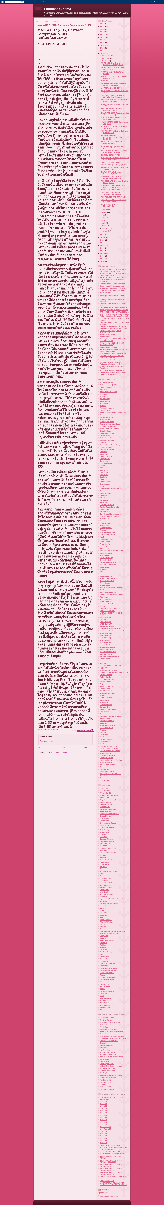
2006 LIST (103, 1113)
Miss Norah (104, 892)
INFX (101, 571)
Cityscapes (104, 461)
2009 (102, 248)
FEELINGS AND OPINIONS (85, 731)
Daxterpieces (105, 484)
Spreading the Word (107, 721)
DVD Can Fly (104, 830)
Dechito (102, 486)
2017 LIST (103, 1138)
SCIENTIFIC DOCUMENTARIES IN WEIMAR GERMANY (113, 84)
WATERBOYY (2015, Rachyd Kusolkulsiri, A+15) (111, 109)
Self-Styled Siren (106, 705)
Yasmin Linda (105, 780)
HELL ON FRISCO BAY (108, 564)
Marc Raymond (105, 622)
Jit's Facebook (105, 585)
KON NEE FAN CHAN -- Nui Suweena (113, 353)
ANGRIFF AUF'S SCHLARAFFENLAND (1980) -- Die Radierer (114, 350)
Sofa (101, 954)
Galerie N (103, 1043)
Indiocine (103, 569)
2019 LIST (103, 1143)
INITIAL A (103, 867)
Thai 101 (103, 732)
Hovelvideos (104, 864)
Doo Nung (103, 834)
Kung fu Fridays (105, 601)
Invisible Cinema (106, 576)
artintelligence (105, 401)
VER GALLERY (105, 1087)
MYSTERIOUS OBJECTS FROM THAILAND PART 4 (111, 1173)
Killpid (102, 873)
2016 (102, 50)
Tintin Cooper (105, 741)
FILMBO (103, 537)
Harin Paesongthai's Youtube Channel (113, 307)
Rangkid (103, 938)
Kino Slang (104, 597)
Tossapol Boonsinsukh (108, 977)
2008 (102, 251)
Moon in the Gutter (106, 645)
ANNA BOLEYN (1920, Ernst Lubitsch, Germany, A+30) (111, 177)
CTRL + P (103, 468)
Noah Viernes (105, 661)
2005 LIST (103, 1110)
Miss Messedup (105, 638)
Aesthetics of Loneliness (109, 795)
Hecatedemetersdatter (108, 562)
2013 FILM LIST (105, 1129)
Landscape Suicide (107, 604)
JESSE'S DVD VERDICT (108, 578)
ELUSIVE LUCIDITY (107, 505)
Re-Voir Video (105, 688)
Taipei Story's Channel (108, 1077)
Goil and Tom (104, 555)
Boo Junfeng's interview (108, 347)
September (106, 209)
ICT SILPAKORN (106, 293)
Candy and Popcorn (107, 433)
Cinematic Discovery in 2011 (110, 1145)
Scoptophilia (104, 700)
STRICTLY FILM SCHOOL (109, 725)
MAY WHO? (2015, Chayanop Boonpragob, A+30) (111, 173)
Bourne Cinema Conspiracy (110, 424)
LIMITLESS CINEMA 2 (107, 611)
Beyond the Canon (106, 417)
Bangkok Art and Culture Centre (111, 1031)
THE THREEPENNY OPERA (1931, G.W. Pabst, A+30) (113, 200)
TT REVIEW (104, 961)
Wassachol (104, 767)
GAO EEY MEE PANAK (108, 853)
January (105, 231)
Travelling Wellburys (107, 979)
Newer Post (42, 748)
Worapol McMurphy (107, 991)
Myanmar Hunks (106, 654)
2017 (102, 48)
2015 (102, 53)
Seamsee (103, 949)
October (105, 61)
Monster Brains (105, 642)
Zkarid (102, 996)
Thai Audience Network (108, 968)
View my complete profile (109, 1196)
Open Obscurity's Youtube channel (112, 290)
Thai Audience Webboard (109, 970)
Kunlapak (103, 876)
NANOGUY (104, 901)
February (105, 228)
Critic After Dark (106, 463)
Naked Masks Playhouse (109, 903)
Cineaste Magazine (107, 449)
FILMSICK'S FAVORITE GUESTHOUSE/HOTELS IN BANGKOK (111, 137)
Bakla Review (105, 410)
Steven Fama (104, 723)
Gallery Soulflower (106, 1045)
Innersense (104, 574)
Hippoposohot (105, 862)
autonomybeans (106, 998)
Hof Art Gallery (105, 1050)
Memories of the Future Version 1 (112, 631)
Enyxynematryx (105, 843)
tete (101, 1009)
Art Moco (103, 396)
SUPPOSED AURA (106, 728)
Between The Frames (107, 804)
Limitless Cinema (57, 9)
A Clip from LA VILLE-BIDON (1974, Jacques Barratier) (112, 344)
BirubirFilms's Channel (108, 1034)
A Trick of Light (105, 793)
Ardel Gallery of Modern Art (110, 1022)
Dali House (104, 475)
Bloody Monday (105, 816)
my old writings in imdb (108, 652)
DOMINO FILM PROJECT (109, 827)
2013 (102, 237)
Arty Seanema (105, 403)
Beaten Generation (107, 415)
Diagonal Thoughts (106, 493)
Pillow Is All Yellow (106, 922)
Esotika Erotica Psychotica (110, 507)
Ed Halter (103, 498)
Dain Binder (104, 472)
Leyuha (102, 606)
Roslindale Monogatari (108, 693)
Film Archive (104, 525)
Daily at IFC (104, 470)
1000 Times (104, 788)
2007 (102, 253)
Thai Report (104, 734)
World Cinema (105, 778)
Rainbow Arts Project (107, 686)
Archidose (103, 394)
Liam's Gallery (105, 1061)
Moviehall (103, 896)
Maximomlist (104, 890)
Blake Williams (105, 419)
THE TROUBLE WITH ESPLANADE (113, 197)
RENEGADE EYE (106, 691)
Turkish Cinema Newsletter (110, 751)
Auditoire (103, 406)
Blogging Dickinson (107, 422)
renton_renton (105, 1007)
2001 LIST (103, 1101)
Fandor (102, 521)
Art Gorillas (104, 1027)
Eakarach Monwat (106, 839)
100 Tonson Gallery (107, 1017)
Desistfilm (103, 491)
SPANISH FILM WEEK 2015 (111, 162)
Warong (102, 989)
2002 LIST (103, 1104)
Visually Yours (105, 986)
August (104, 212)
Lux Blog (103, 619)
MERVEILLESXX (106, 885)
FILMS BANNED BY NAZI (110, 155)
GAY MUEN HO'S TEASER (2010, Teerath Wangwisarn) (112, 356)
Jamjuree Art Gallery (107, 1052)
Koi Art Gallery (105, 1059)
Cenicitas (103, 442)
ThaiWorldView (105, 737)
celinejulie (103, 1193)
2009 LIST (103, 1120)
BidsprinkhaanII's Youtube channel (112, 286)
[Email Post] (92, 729)
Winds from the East (107, 771)
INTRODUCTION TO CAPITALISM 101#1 (114, 312)
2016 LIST (103, 1136)
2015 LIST (103, 1133)
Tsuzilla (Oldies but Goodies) (110, 748)
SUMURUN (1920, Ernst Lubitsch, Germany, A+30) (113, 142)
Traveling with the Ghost (108, 746)
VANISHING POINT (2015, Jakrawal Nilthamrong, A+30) (114, 100)
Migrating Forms (106, 635)
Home (65, 748)
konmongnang (105, 1005)
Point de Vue (104, 926)
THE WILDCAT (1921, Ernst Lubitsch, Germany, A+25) (114, 132)
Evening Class (105, 511)
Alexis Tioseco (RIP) (107, 387)
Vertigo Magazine (106, 762)
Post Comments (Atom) (58, 752)
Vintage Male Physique (108, 764)
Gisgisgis (103, 857)
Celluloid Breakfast (107, 440)
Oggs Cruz (103, 668)
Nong (102, 910)
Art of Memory (105, 399)
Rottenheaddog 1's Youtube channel (113, 283)
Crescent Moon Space (108, 823)
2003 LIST (103, 1106)
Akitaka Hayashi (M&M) (108, 385)
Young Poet (104, 993)
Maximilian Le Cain (107, 626)
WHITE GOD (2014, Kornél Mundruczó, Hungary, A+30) (112, 64)
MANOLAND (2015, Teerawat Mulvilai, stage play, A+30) (115, 114)
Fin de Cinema (105, 541)
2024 (102, 29)
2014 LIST (103, 1131)
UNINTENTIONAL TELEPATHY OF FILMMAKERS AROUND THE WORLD (113, 1184)
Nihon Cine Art (105, 658)
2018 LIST (103, 1140)
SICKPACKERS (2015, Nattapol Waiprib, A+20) (112, 68)
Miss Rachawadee (106, 894)
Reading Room (105, 1073)
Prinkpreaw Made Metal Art (110, 933)
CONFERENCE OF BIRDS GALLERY (113, 1038)
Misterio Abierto (105, 640)
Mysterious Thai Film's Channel (111, 899)
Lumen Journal (105, 617)
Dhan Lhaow (104, 832)
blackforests (104, 1000)
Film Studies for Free (107, 532)
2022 (102, 34)
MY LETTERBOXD (106, 649)
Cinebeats (103, 452)
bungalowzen (104, 1002)
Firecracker (104, 546)
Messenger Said (106, 633)
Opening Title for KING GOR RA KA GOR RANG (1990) (112, 340)
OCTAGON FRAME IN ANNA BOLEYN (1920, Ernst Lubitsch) (115, 158)
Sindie (102, 714)
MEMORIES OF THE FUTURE (110, 628)
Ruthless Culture (106, 698)
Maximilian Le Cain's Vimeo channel (113, 288)
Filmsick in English (106, 539)
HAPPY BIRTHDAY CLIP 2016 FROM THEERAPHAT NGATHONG (113, 270)
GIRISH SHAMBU (106, 553)
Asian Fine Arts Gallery (108, 1029)
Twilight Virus (104, 984)
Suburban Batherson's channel (111, 1075)
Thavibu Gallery (105, 1082)
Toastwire (103, 744)
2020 (102, 40)
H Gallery (103, 1047)
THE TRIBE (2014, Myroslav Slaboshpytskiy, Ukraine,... (111, 193)
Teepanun (103, 730)
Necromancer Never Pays (109, 656)
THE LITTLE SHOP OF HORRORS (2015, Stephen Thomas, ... (113, 96)
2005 (102, 258)
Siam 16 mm (104, 711)
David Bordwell (105, 481)
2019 (102, 42)
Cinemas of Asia (106, 456)
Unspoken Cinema (106, 758)
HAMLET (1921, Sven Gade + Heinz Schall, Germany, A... (114, 127)
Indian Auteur (105, 567)
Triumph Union (105, 982)
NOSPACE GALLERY (107, 1068)
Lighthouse (104, 880)
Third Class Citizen (107, 973)
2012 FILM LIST (105, 1127)
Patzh (102, 917)
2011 (102, 242)
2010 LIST (103, 1122)
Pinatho (102, 924)
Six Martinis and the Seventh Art (111, 716)
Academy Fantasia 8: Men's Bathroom (114, 310)
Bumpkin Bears (105, 431)
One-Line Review (106, 675)
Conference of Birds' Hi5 (109, 1041)
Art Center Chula (106, 1024)
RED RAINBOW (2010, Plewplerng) (112, 370)
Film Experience (106, 528)
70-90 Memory (105, 790)
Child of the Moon (106, 447)
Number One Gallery (107, 1070)
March (104, 225)
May (103, 220)
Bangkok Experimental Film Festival (113, 412)
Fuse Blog (103, 850)
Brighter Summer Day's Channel (112, 1036)
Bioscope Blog (105, 807)
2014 (102, 234)
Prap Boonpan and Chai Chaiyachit (112, 931)
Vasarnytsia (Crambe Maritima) (111, 760)
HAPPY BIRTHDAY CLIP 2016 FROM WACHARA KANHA (113, 274)
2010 (102, 245)
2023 (102, 32)
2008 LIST (103, 1117)
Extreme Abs (104, 518)
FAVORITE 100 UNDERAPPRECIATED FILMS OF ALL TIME (113, 1148)
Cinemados (104, 454)
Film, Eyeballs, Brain (107, 534)
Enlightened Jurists (107, 841)
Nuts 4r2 (103, 663)
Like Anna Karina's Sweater (110, 608)
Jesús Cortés (105, 583)
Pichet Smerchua (106, 920)
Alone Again (104, 797)
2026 (102, 24)
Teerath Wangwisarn (107, 963)
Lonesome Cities (106, 883)
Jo (101, 869)
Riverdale (103, 943)
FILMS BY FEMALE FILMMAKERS (112, 1154)
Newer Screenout (106, 906)
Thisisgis (103, 975)
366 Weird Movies (106, 382)
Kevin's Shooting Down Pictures (111, 594)
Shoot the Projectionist (108, 709)
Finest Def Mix (105, 544)
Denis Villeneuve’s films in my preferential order (112, 147)
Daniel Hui (103, 479)
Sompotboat (104, 956)
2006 (102, 256)
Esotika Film (104, 509)
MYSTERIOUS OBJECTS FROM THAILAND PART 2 (111, 1165)
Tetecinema (104, 966)
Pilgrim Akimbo (105, 681)
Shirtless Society (106, 952)
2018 (102, 45)
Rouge (102, 695)
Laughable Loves (106, 878)
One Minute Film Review (108, 670)
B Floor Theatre (105, 802)
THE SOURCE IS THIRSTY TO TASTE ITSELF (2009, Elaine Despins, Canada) (114, 327)
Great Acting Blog (106, 558)
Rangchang (104, 936)
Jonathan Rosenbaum (108, 592)
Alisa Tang (103, 389)
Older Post (88, 748)
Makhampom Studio (107, 1064)
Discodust (103, 495)
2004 (102, 261)
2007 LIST (103, 1115)
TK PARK (103, 1084)
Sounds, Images (105, 718)
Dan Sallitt (103, 477)
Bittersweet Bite (106, 811)
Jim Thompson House (108, 1054)
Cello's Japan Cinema (108, 438)
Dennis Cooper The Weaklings (111, 488)
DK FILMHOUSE (105, 825)
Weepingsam (104, 769)
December (106, 55)
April (104, 223)
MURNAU (104, 81)
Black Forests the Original (109, 814)
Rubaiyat (103, 947)
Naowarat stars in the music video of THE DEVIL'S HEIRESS (113, 373)
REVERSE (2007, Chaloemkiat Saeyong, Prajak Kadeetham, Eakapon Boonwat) (114, 315)
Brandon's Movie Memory (109, 426)
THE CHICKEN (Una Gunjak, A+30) (113, 165)
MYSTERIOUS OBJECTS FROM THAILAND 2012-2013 (111, 1161)
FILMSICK (103, 846)
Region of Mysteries (107, 940)
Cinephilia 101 (105, 459)
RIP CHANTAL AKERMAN (110, 190)
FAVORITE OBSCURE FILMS (110, 1151)
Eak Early (103, 837)
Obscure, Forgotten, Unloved (110, 665)
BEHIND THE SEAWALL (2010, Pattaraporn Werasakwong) (111, 363)
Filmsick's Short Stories (108, 848)
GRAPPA (103, 855)
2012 (102, 240)
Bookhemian (104, 818)
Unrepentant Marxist (107, 755)
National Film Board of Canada (111, 1066)
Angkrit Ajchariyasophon (109, 800)
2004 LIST (103, 1108)
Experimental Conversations (110, 514)
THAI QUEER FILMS (107, 1181)
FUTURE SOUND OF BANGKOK (111, 551)
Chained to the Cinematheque (110, 445)
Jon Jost (103, 590)
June (104, 217)
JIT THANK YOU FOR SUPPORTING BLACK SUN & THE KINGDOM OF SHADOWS (113, 279)
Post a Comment (46, 741)
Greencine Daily (105, 560)
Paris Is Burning (105, 677)
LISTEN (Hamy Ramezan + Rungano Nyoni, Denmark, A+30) (114, 151)
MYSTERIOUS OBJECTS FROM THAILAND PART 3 (111, 1169)
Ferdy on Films (105, 523)
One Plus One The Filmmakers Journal (114, 672)
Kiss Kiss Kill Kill (106, 599)
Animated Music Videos (108, 392)
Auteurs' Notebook (107, 408)
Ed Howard (104, 500)
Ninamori (103, 908)
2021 (102, 37)
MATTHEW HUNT (106, 624)
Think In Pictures (106, 739)
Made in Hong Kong (107, 887)
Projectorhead (105, 684)
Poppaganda (104, 929)
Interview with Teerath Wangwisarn (112, 360)
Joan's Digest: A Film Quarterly (111, 587)
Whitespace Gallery (107, 1089)
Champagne (104, 820)
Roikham (103, 945)
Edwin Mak (104, 502)
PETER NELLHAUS (107, 679)
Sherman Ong (105, 707)
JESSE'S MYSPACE (107, 581)
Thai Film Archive (106, 1080)
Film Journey (104, 530)
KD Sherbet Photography (109, 871)
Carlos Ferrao (105, 435)
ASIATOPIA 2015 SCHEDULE (111, 88)
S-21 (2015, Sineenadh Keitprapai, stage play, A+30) (113, 118)
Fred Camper (104, 548)
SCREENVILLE (105, 702)
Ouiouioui (103, 915)
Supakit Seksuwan (106, 959)
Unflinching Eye (105, 753)
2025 (102, 26)
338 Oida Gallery (106, 1020)
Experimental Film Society (109, 516)
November (106, 58)
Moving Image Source (108, 647)
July (103, 215)
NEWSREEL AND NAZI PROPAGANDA (109, 205)
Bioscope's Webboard (108, 809)
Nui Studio (103, 913)
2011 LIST (103, 1124)
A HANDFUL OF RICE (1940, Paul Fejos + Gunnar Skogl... (113, 186)
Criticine (103, 465)
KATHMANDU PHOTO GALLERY (111, 1057)
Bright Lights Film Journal (109, 428)
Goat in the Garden (106, 860)
